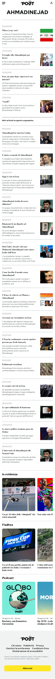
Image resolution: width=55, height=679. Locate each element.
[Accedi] (51, 3)
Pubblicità (28, 645)
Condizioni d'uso (40, 648)
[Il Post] (28, 3)
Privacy (40, 645)
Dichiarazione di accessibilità (28, 651)
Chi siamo (16, 645)
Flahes (7, 525)
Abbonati (27, 668)
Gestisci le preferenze (18, 648)
